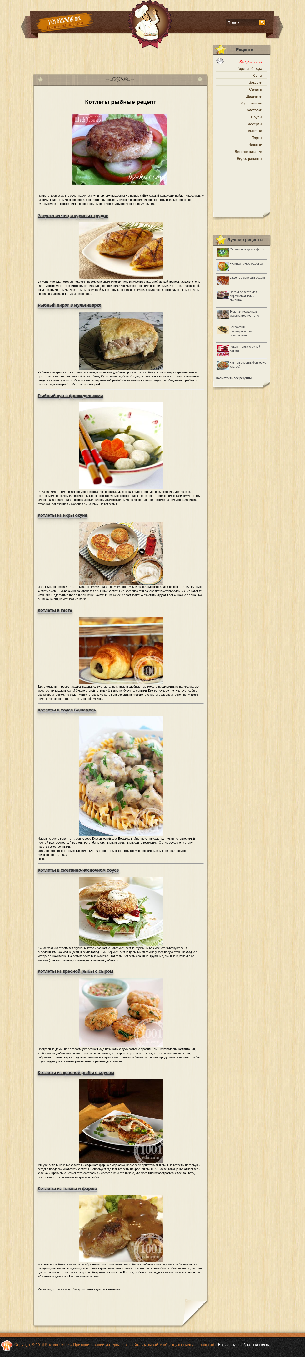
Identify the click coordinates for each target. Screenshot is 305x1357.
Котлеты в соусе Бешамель (67, 710)
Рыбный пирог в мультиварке (69, 305)
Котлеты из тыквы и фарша (67, 1188)
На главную (228, 1344)
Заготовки (254, 109)
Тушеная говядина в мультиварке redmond (244, 313)
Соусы (256, 116)
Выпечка (255, 130)
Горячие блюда (249, 68)
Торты (257, 137)
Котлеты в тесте (55, 610)
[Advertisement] (120, 59)
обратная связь (255, 1344)
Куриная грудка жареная (246, 263)
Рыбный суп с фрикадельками (70, 395)
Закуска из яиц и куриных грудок (73, 215)
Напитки (255, 144)
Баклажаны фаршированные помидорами (241, 331)
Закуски (255, 82)
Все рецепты (250, 61)
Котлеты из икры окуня (62, 515)
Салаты (255, 89)
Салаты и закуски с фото (247, 249)
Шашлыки (254, 95)
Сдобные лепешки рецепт (247, 277)
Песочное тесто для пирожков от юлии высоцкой (243, 296)
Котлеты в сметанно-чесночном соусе (78, 870)
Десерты (255, 123)
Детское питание (248, 151)
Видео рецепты (249, 158)
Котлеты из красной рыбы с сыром (75, 971)
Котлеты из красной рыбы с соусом (76, 1072)
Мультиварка (251, 102)
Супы (257, 75)
